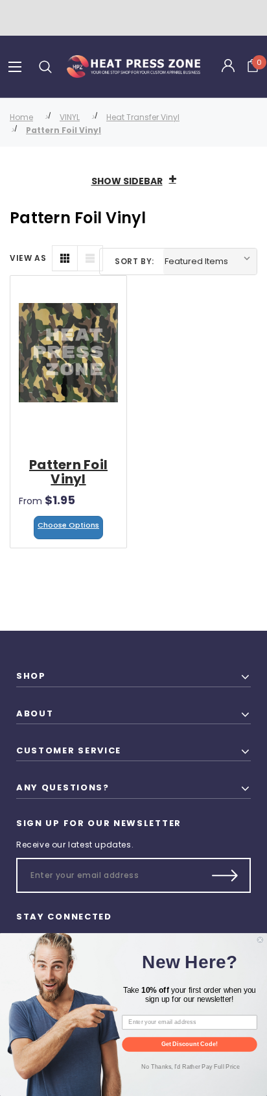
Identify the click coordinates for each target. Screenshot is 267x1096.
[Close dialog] (260, 940)
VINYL (70, 117)
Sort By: (134, 261)
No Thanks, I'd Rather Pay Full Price (190, 1066)
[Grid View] (65, 258)
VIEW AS (28, 257)
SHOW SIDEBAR (127, 181)
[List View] (90, 258)
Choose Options (68, 525)
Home (21, 117)
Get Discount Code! (189, 1044)
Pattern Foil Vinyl (63, 130)
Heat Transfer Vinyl (143, 117)
